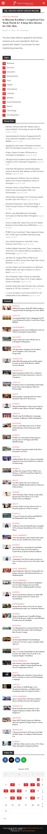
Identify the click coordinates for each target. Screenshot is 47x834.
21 (32, 798)
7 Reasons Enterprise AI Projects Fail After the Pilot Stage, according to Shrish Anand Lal (27, 734)
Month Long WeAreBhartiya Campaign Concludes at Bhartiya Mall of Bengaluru (27, 417)
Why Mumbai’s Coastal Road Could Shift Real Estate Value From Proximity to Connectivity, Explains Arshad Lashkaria (26, 550)
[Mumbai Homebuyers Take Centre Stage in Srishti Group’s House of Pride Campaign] (7, 406)
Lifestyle (7, 17)
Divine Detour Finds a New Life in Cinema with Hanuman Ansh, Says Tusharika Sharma (28, 607)
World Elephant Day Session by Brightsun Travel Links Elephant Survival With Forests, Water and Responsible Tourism (27, 585)
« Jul (4, 818)
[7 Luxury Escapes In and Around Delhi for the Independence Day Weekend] (7, 515)
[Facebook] (5, 760)
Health (15, 394)
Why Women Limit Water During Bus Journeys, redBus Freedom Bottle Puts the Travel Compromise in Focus (27, 666)
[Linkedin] (17, 760)
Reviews (14, 17)
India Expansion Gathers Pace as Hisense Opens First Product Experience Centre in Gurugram (22, 180)
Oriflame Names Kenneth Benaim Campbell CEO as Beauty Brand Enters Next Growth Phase (27, 528)
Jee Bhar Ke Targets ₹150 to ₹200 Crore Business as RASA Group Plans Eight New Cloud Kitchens (25, 260)
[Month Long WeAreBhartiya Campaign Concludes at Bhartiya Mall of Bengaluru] (7, 415)
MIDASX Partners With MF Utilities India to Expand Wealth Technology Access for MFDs (28, 309)
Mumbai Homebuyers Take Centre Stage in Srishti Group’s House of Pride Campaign (27, 407)
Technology (17, 359)
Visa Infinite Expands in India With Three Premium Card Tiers (27, 450)
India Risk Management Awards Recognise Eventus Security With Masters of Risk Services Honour (25, 171)
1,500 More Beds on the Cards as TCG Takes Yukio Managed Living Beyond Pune (28, 745)
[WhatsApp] (23, 760)
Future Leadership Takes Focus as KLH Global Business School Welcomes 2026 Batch (26, 428)
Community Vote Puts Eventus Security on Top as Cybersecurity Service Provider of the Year (28, 561)
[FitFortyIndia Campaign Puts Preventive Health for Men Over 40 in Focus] (7, 396)
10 (6, 791)
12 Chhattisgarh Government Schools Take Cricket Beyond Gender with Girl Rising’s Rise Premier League (27, 630)
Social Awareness (19, 535)
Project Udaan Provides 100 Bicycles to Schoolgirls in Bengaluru (26, 341)
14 (32, 791)
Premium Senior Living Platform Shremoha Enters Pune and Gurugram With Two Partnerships (23, 190)
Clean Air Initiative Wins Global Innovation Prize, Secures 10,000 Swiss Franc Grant (27, 539)
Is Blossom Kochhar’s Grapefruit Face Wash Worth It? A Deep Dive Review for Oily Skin (23, 22)
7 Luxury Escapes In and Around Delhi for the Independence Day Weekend (27, 517)
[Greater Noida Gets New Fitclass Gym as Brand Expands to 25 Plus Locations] (7, 506)
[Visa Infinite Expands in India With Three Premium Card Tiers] (7, 449)
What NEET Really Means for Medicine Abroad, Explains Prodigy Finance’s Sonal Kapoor (27, 722)
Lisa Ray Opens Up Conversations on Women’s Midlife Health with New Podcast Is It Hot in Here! (24, 269)
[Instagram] (11, 760)
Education (16, 337)
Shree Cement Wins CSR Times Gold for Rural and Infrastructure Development (26, 700)
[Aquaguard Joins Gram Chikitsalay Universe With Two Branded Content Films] (7, 329)
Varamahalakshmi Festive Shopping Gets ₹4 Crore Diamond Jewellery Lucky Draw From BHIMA (23, 138)
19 (19, 798)
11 (12, 791)
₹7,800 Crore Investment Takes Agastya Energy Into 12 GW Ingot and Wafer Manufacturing (26, 440)
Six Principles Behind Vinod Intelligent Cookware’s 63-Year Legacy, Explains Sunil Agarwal (27, 642)
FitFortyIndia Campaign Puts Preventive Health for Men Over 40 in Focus (26, 398)
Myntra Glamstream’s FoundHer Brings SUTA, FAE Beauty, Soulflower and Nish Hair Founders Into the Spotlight (28, 618)
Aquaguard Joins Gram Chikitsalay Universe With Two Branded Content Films (28, 331)
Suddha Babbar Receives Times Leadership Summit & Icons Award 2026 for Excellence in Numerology (24, 250)
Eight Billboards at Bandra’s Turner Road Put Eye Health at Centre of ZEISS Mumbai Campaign (27, 677)
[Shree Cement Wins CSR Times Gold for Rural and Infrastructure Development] (7, 698)
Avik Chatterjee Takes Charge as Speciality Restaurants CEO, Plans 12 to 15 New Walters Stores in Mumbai (24, 279)
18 (12, 798)
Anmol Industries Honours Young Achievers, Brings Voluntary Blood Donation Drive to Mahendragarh (28, 573)
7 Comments (24, 30)
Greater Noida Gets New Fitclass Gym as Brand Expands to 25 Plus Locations (26, 507)
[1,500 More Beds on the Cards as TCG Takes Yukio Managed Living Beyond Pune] (7, 743)
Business (16, 306)
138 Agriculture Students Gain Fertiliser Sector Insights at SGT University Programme (26, 352)
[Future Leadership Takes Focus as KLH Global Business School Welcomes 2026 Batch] (7, 425)
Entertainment (18, 327)
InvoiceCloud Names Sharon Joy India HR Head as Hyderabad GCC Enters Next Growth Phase (27, 597)
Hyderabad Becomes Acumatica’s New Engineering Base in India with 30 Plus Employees (26, 711)
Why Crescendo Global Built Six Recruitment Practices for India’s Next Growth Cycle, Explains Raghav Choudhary (28, 654)
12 (19, 791)
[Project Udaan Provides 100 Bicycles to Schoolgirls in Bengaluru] (7, 339)
